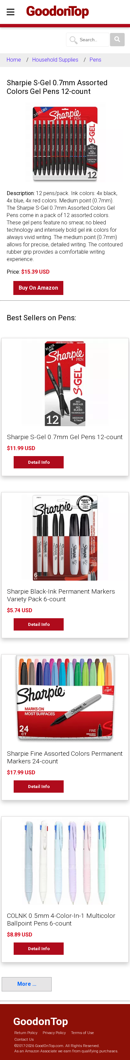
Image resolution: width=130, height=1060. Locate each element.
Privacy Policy (54, 1033)
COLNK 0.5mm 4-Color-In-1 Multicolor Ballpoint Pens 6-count (61, 919)
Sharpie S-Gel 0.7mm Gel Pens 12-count (65, 437)
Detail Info (39, 462)
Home (14, 60)
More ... (26, 984)
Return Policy (25, 1033)
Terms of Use (82, 1033)
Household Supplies (55, 60)
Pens (95, 60)
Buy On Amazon (38, 288)
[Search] (117, 39)
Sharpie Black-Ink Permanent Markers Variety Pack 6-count (61, 595)
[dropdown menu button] (10, 12)
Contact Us (24, 1039)
